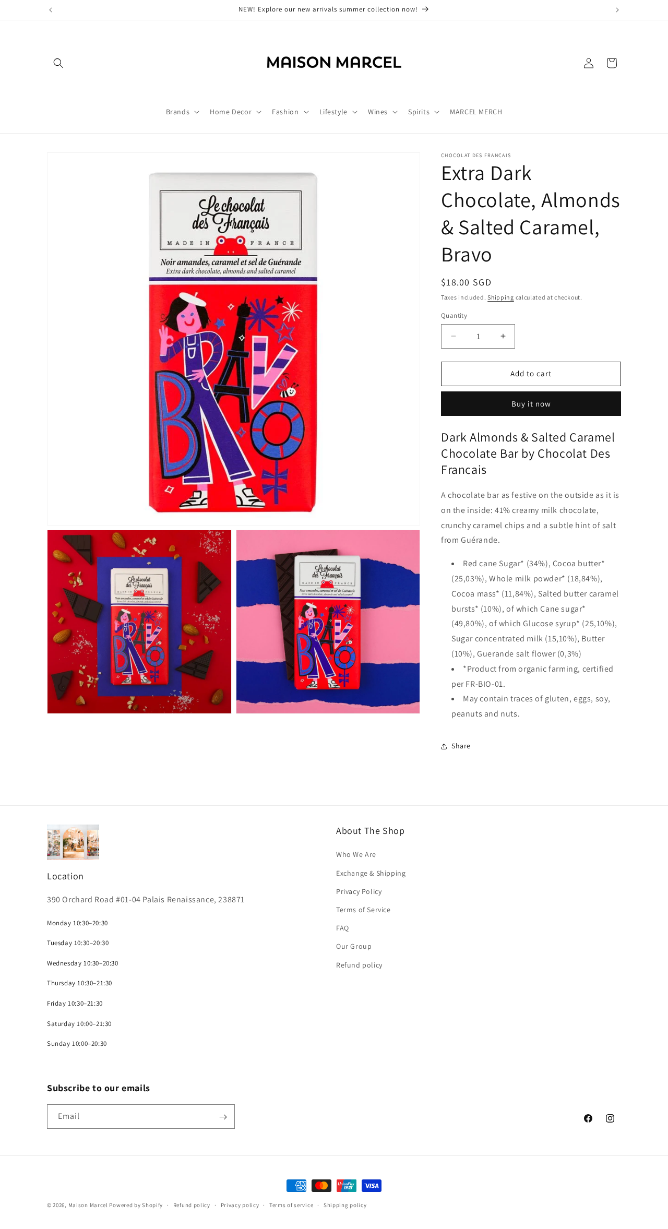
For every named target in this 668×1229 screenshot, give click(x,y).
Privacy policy (240, 1204)
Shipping (500, 297)
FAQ (342, 928)
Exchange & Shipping (370, 873)
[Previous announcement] (50, 10)
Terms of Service (363, 909)
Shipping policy (345, 1204)
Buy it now (531, 404)
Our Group (354, 946)
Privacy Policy (358, 891)
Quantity (454, 315)
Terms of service (291, 1204)
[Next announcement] (617, 10)
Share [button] (461, 745)
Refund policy (359, 965)
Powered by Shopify (136, 1205)
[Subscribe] (222, 1117)
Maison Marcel (88, 1205)
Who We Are (356, 855)
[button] (58, 63)
